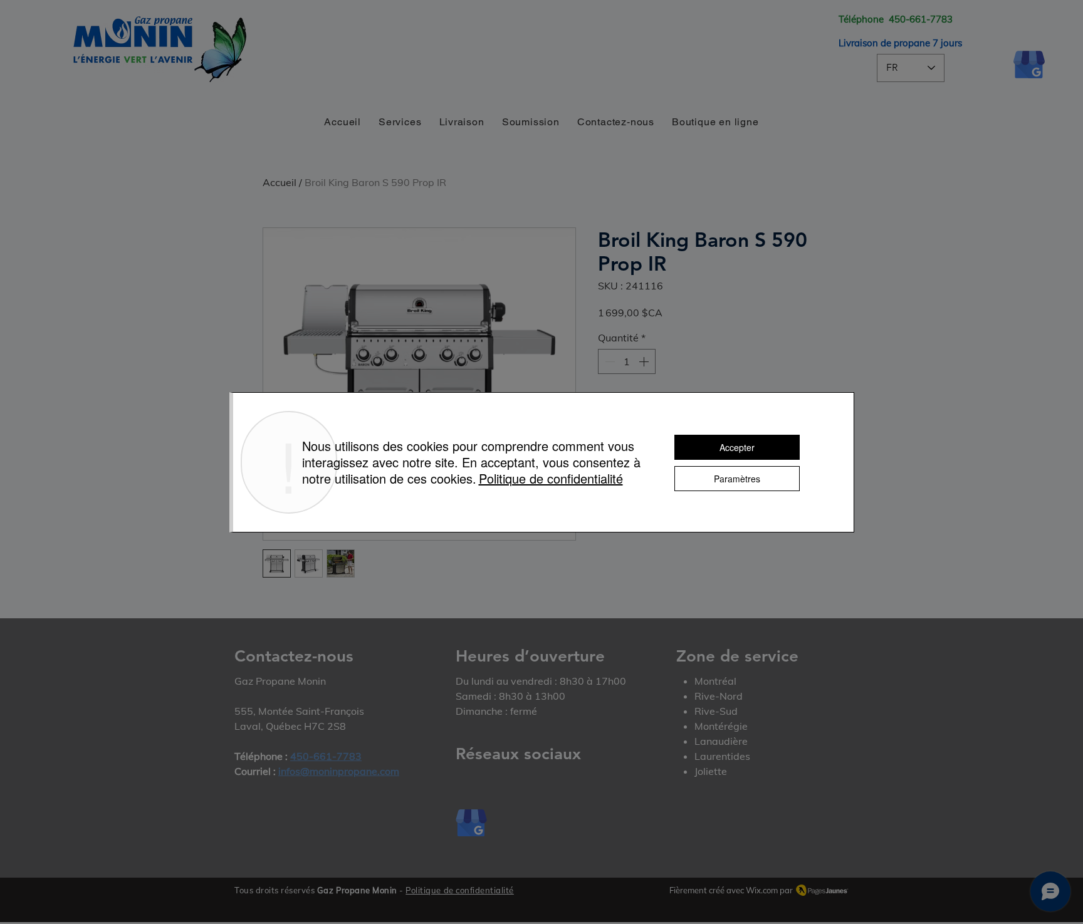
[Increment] (645, 361)
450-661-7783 (921, 19)
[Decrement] (608, 361)
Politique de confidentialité (459, 890)
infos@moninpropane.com (338, 771)
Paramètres (737, 478)
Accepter (737, 447)
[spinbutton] (626, 361)
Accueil (279, 182)
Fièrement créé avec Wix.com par (731, 890)
